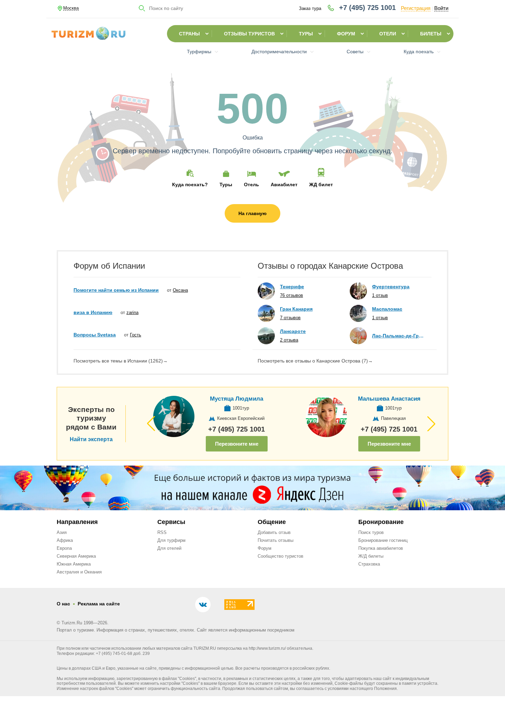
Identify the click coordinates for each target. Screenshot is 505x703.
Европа (64, 548)
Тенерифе (292, 286)
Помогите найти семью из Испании (116, 290)
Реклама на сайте (99, 603)
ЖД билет (321, 184)
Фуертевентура (390, 286)
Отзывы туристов (249, 33)
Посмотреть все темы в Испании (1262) (121, 360)
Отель (251, 184)
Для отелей (169, 548)
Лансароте (293, 331)
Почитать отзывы (275, 540)
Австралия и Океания (79, 571)
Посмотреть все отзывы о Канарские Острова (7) (315, 360)
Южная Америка (74, 564)
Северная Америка (76, 556)
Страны (189, 33)
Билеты (430, 33)
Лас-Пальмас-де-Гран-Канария (398, 335)
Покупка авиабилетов (380, 548)
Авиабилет (284, 184)
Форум (346, 33)
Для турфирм (171, 540)
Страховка (369, 564)
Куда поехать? (190, 184)
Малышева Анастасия (389, 399)
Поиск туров (371, 532)
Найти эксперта (91, 439)
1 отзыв (380, 295)
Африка (65, 540)
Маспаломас (387, 309)
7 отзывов (290, 317)
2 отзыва (289, 340)
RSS (162, 532)
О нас (63, 603)
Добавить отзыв (274, 532)
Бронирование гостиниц (382, 540)
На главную (252, 213)
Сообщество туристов (280, 556)
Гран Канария (296, 309)
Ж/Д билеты (370, 556)
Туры (306, 33)
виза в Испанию (93, 312)
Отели (387, 33)
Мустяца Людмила (236, 399)
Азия (62, 532)
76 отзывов (291, 295)
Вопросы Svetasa (95, 334)
